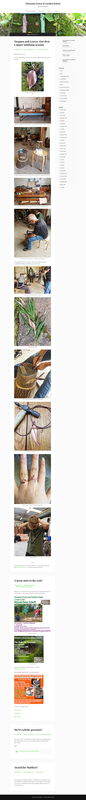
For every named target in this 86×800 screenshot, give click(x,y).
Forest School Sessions (64, 87)
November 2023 (63, 126)
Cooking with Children (64, 76)
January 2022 (63, 148)
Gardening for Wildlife (64, 90)
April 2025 (62, 112)
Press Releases (47, 734)
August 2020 (62, 184)
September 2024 (63, 118)
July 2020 (62, 187)
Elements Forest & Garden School (43, 3)
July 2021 (62, 159)
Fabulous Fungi (17, 713)
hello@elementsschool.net (22, 567)
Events (47, 49)
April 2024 (62, 120)
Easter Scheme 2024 (64, 81)
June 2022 (62, 140)
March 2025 (62, 115)
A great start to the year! (28, 580)
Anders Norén (51, 797)
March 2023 (62, 131)
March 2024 (62, 123)
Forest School (41, 11)
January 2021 (63, 170)
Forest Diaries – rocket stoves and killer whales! (29, 751)
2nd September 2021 (29, 772)
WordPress (39, 797)
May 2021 (62, 165)
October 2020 (63, 179)
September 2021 (63, 154)
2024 (61, 73)
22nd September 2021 (30, 585)
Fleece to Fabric (17, 716)
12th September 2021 (30, 734)
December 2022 (63, 134)
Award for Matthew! (26, 767)
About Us (49, 11)
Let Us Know (41, 734)
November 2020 (63, 176)
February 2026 (63, 109)
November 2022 (63, 137)
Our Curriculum (28, 586)
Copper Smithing (17, 710)
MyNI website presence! (28, 729)
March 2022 (62, 143)
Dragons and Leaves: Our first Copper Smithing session (32, 43)
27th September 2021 (30, 49)
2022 (61, 70)
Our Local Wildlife (63, 98)
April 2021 (62, 167)
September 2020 (63, 181)
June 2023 (62, 129)
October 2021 (63, 151)
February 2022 (63, 145)
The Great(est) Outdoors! (31, 11)
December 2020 (63, 173)
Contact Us (57, 11)
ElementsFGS (18, 49)
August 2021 (62, 156)
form (34, 667)
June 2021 (62, 162)
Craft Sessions (41, 49)
